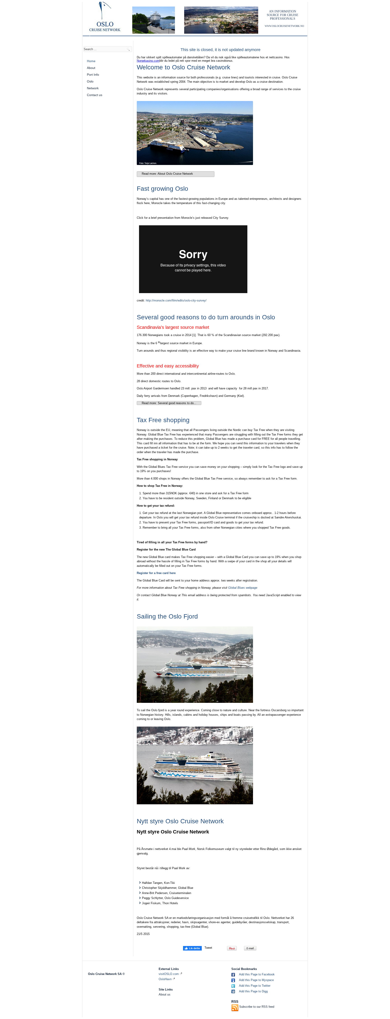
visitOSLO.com (169, 974)
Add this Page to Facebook (257, 974)
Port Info (93, 74)
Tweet (208, 947)
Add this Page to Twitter (254, 985)
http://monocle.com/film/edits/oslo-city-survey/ (176, 300)
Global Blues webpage (242, 587)
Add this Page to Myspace (256, 980)
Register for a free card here (156, 573)
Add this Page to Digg (253, 991)
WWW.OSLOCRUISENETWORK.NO (284, 26)
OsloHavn (165, 979)
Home (91, 61)
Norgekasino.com (148, 60)
